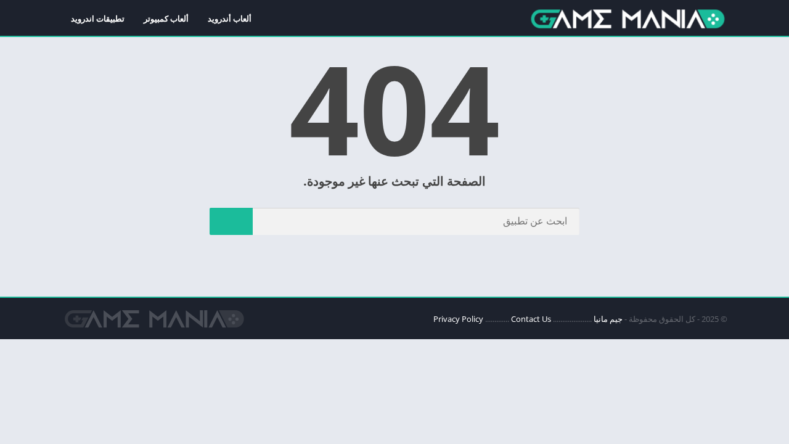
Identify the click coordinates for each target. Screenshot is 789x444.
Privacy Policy (458, 318)
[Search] (231, 221)
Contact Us (531, 318)
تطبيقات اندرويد (98, 18)
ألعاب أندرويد (229, 18)
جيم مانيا (608, 318)
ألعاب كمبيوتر (166, 18)
